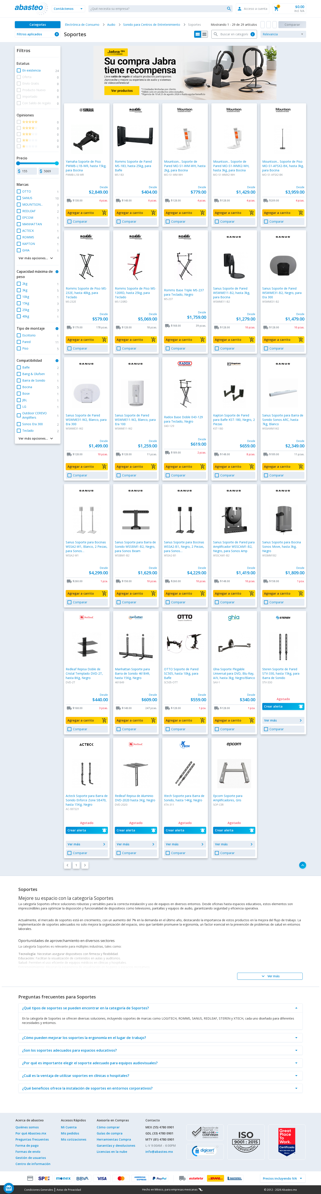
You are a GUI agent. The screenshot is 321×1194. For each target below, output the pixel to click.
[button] (68, 8)
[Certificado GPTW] (286, 1142)
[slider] (18, 163)
